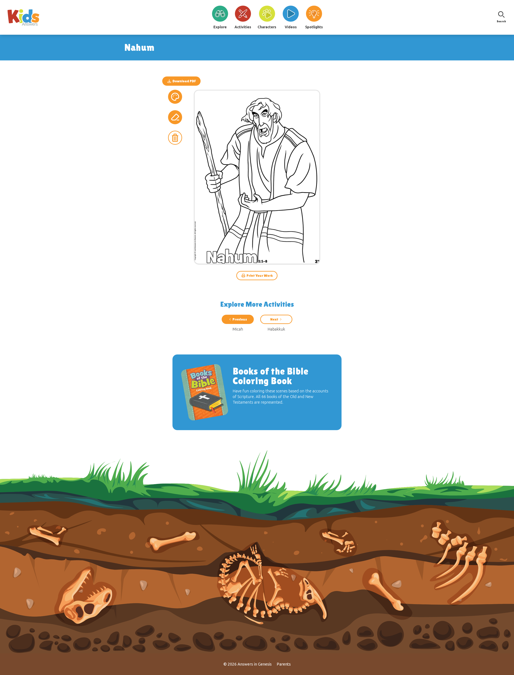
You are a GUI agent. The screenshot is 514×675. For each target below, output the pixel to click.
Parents (284, 664)
